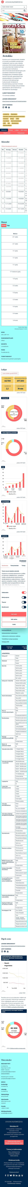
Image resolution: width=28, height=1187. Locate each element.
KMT (4, 123)
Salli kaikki (14, 614)
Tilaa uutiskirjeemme (14, 1152)
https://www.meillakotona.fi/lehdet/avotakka (14, 101)
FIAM (17, 118)
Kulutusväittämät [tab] (6, 630)
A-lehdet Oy (6, 114)
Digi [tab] (8, 225)
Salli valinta (14, 619)
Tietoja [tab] (23, 565)
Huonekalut (6, 121)
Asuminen (5, 118)
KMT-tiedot (24, 130)
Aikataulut (4, 130)
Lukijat (17, 130)
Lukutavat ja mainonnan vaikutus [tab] (11, 636)
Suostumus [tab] (5, 565)
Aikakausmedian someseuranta (17, 1048)
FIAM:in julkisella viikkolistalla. (15, 1007)
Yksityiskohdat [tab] (14, 565)
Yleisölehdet (14, 114)
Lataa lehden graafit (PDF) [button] (9, 373)
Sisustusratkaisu (7, 125)
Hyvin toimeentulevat (16, 121)
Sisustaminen (15, 123)
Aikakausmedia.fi (14, 1172)
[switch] (24, 597)
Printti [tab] (4, 225)
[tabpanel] (14, 178)
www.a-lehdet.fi (5, 1073)
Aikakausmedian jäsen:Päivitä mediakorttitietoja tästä (14, 1142)
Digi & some (7, 133)
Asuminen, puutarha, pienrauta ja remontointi (13, 116)
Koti (9, 123)
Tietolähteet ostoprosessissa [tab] (10, 639)
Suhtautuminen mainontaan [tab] (9, 633)
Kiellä (14, 624)
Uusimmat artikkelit (14, 1154)
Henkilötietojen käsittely (14, 1183)
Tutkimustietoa (14, 1155)
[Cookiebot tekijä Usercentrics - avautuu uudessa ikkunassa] (19, 561)
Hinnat (11, 130)
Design (12, 118)
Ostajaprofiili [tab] (5, 642)
